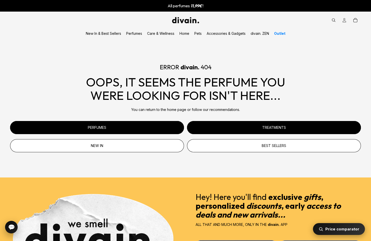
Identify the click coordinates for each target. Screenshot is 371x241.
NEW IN (97, 145)
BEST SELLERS (274, 145)
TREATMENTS (274, 127)
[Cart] (355, 20)
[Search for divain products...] (333, 20)
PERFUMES (97, 127)
